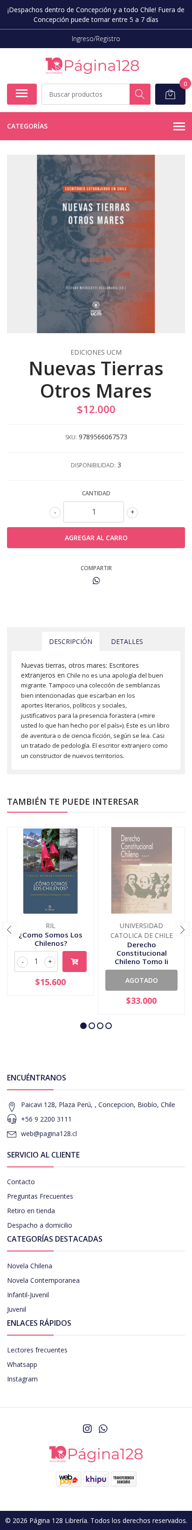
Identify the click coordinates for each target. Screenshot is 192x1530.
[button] (83, 1025)
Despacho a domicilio (39, 1225)
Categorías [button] (27, 126)
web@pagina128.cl (49, 1133)
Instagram (22, 1378)
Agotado (141, 980)
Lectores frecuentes (37, 1349)
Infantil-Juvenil (28, 1294)
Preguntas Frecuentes (40, 1196)
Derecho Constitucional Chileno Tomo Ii (141, 953)
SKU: (71, 437)
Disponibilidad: (93, 465)
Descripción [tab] (70, 641)
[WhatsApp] (103, 1428)
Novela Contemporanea (43, 1280)
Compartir (96, 568)
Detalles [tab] (127, 641)
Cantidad (96, 493)
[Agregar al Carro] (74, 961)
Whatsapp (22, 1364)
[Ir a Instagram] (87, 1428)
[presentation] (9, 929)
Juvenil (16, 1309)
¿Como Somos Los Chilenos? (50, 939)
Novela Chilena (29, 1265)
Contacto (21, 1181)
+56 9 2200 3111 (46, 1119)
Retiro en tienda (31, 1210)
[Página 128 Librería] (92, 65)
